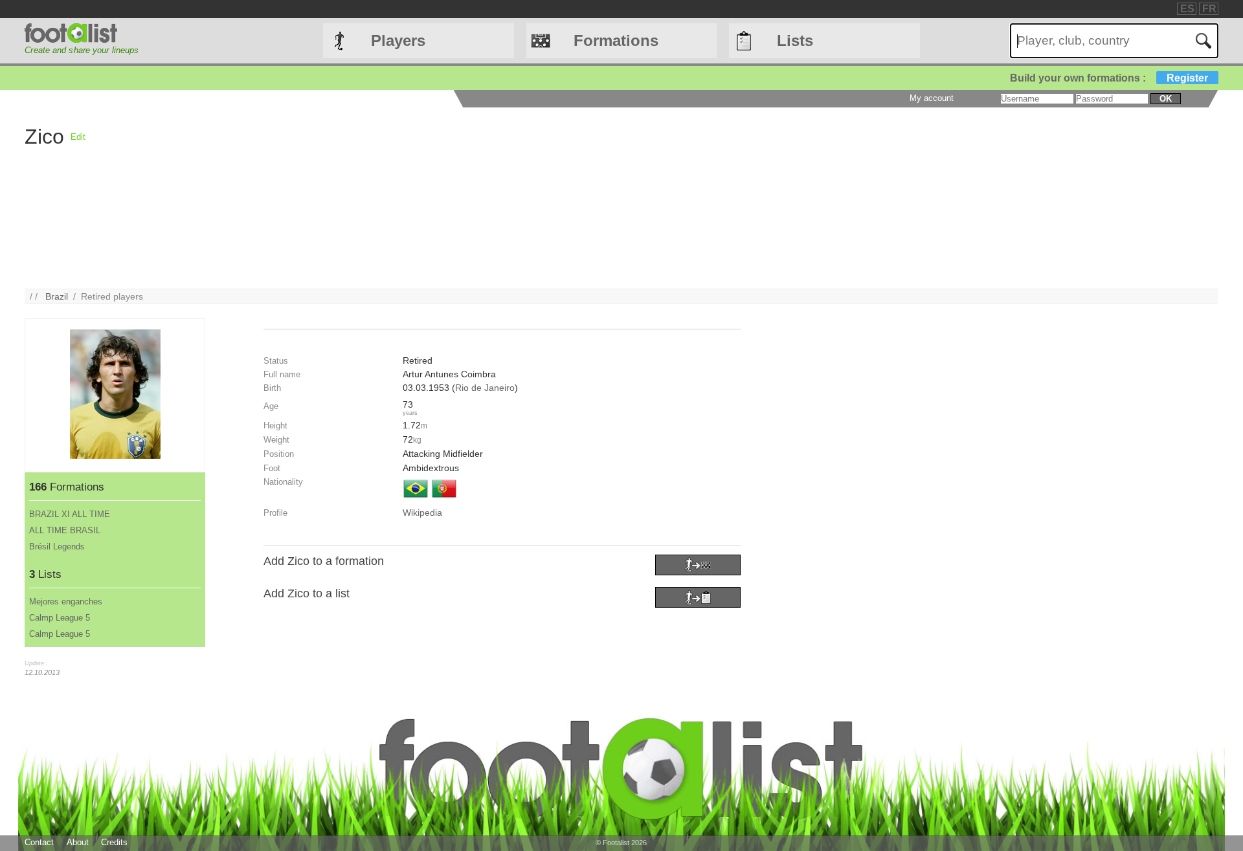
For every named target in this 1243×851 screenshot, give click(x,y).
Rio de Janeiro (485, 387)
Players (398, 40)
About (78, 842)
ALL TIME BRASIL (64, 530)
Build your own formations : (1109, 77)
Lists (795, 40)
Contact (39, 842)
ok (1165, 99)
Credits (114, 842)
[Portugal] (444, 499)
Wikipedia (422, 512)
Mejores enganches (65, 601)
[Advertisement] (473, 198)
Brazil (56, 296)
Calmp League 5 (59, 618)
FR (1209, 8)
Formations (616, 40)
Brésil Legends (57, 546)
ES (1187, 8)
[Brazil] (416, 499)
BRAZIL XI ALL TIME (69, 514)
